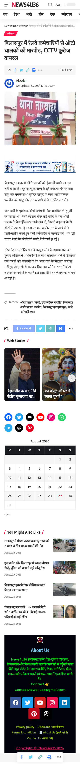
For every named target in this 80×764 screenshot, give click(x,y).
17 (9, 487)
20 (39, 487)
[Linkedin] (64, 702)
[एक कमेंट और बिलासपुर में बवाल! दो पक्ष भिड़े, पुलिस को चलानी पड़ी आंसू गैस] (64, 567)
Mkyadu (20, 80)
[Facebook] (8, 417)
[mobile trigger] (8, 4)
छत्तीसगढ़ (11, 33)
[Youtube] (40, 702)
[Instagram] (51, 417)
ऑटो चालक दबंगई (30, 302)
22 (60, 487)
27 (39, 496)
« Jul (6, 514)
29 (60, 496)
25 (19, 496)
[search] (50, 4)
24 (10, 496)
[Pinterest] (30, 428)
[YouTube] (40, 417)
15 (60, 477)
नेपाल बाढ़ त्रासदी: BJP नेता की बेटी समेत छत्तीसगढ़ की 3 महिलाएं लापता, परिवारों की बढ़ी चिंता (25, 612)
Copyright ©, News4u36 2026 (40, 748)
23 (70, 487)
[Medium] (30, 417)
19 (29, 487)
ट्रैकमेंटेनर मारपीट (52, 302)
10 (10, 477)
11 (19, 477)
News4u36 (25, 4)
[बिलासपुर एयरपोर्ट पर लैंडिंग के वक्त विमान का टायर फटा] (64, 589)
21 (49, 487)
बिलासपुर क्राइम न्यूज (54, 307)
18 (19, 487)
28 (50, 496)
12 (29, 477)
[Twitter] (19, 417)
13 (39, 477)
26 (29, 496)
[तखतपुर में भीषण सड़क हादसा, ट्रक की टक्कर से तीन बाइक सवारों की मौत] (64, 545)
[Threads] (19, 428)
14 (50, 477)
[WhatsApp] (62, 417)
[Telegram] (8, 428)
